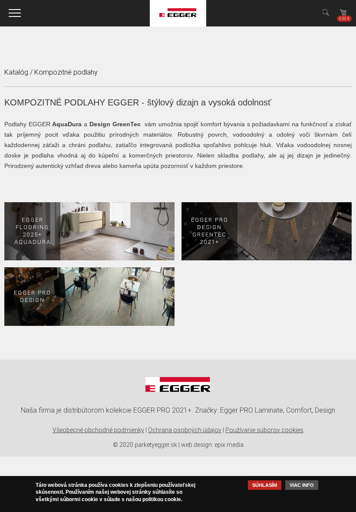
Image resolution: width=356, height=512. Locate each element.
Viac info (302, 485)
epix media (229, 444)
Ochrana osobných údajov (184, 430)
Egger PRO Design (32, 296)
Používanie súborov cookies (264, 430)
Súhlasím (264, 485)
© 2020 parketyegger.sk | (146, 444)
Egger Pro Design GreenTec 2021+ (209, 231)
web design (196, 444)
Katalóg (16, 72)
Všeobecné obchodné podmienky (98, 430)
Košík (344, 18)
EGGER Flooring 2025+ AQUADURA (32, 231)
